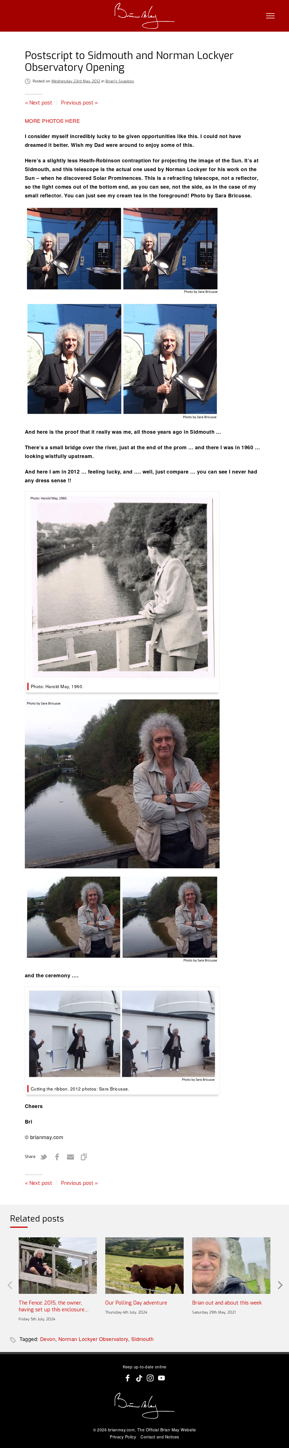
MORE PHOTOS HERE (52, 120)
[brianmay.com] (145, 16)
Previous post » (79, 102)
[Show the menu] (270, 15)
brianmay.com (121, 1429)
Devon (47, 1338)
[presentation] (9, 1284)
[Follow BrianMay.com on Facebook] (127, 1378)
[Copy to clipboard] (84, 1157)
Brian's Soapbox (120, 81)
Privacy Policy (123, 1437)
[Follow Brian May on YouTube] (161, 1378)
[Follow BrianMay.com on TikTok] (138, 1378)
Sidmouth (142, 1338)
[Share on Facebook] (57, 1157)
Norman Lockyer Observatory (93, 1338)
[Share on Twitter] (43, 1157)
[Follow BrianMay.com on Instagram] (150, 1378)
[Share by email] (70, 1157)
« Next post (38, 102)
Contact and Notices (160, 1437)
